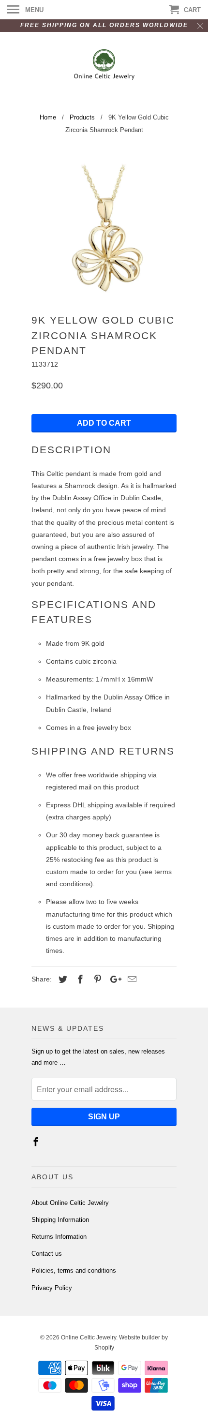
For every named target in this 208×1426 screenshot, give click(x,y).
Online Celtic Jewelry (88, 1337)
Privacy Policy (51, 1288)
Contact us (46, 1253)
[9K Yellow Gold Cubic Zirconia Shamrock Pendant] (104, 226)
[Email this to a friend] (130, 979)
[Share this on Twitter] (61, 979)
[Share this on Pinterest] (96, 979)
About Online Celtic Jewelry (70, 1202)
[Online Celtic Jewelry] (104, 65)
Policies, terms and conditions (73, 1270)
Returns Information (59, 1236)
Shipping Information (60, 1219)
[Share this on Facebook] (79, 979)
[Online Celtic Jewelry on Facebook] (36, 1142)
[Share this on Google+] (113, 979)
